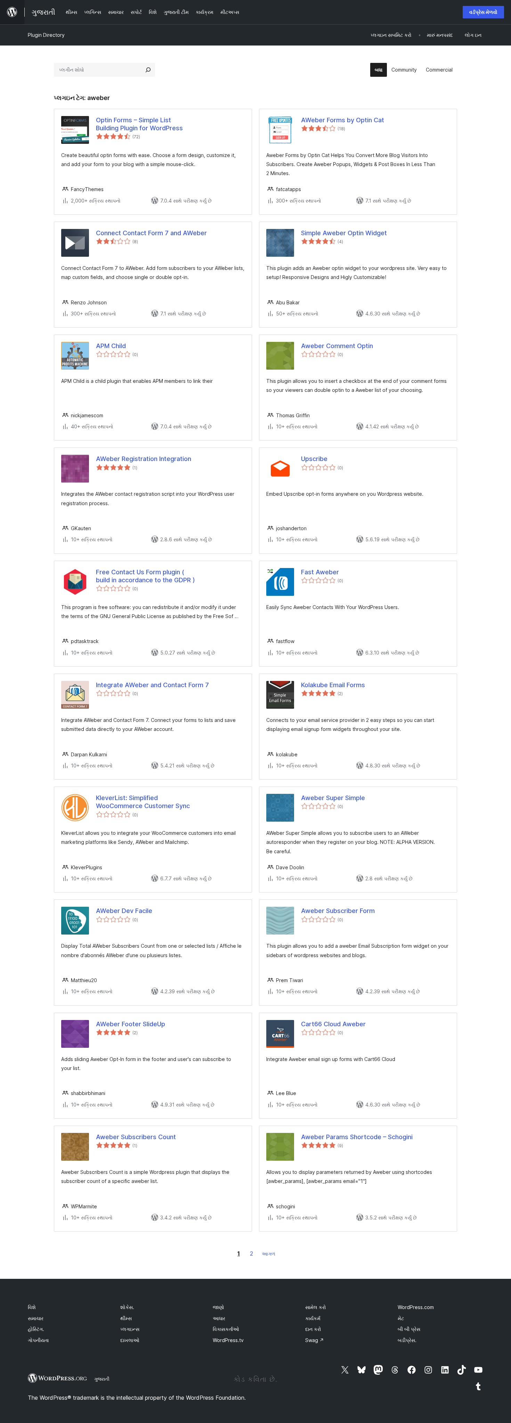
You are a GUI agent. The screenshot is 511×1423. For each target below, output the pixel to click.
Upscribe (314, 458)
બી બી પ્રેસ (409, 1329)
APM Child (111, 345)
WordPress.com (416, 1307)
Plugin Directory (46, 35)
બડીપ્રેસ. (407, 1340)
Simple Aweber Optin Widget (344, 233)
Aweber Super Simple (333, 797)
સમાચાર (35, 1318)
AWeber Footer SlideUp (130, 1024)
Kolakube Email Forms (333, 685)
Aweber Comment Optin (337, 345)
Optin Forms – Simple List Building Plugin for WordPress (139, 124)
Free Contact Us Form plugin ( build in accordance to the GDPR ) (145, 576)
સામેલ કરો (315, 1307)
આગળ (268, 1254)
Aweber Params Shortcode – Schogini (357, 1137)
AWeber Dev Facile (124, 910)
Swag (314, 1340)
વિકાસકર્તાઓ (226, 1329)
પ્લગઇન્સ (129, 1329)
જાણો (218, 1307)
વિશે (32, 1307)
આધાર (219, 1318)
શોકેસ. (127, 1307)
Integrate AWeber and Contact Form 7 (152, 685)
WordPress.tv (228, 1340)
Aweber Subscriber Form (338, 910)
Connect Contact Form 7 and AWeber (151, 233)
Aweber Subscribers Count (136, 1137)
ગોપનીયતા (38, 1340)
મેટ (401, 1318)
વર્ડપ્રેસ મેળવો (483, 12)
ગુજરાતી (102, 1379)
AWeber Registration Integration (143, 458)
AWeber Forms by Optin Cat (342, 120)
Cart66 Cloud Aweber (333, 1024)
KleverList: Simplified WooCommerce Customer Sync (143, 801)
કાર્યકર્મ (313, 1318)
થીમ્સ (126, 1318)
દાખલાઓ (129, 1340)
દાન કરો (313, 1329)
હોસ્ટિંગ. (36, 1329)
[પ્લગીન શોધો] (148, 70)
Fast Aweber (320, 572)
